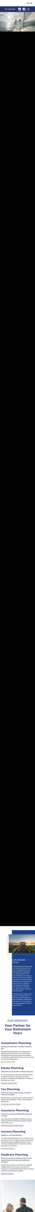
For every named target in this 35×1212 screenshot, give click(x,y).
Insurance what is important (12, 1125)
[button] (29, 3)
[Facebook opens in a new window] (23, 9)
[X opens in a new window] (28, 9)
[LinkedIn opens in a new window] (19, 9)
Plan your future (8, 1062)
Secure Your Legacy (9, 1083)
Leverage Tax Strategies (10, 1104)
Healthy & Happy (7, 1173)
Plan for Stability (8, 1148)
